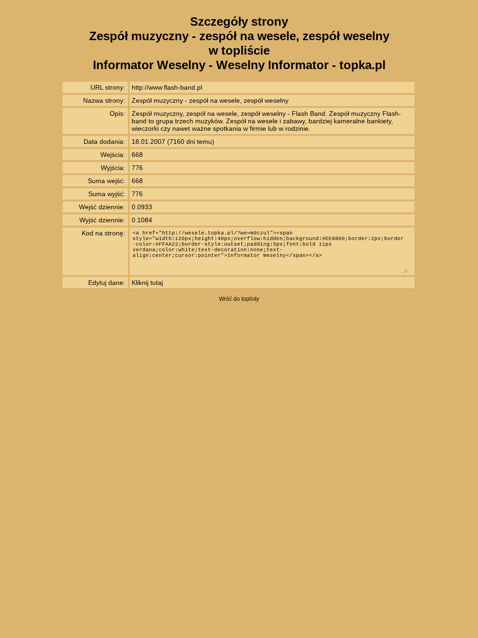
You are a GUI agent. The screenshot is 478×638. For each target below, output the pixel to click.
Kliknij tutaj (147, 282)
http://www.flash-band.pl (167, 87)
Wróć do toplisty (239, 299)
